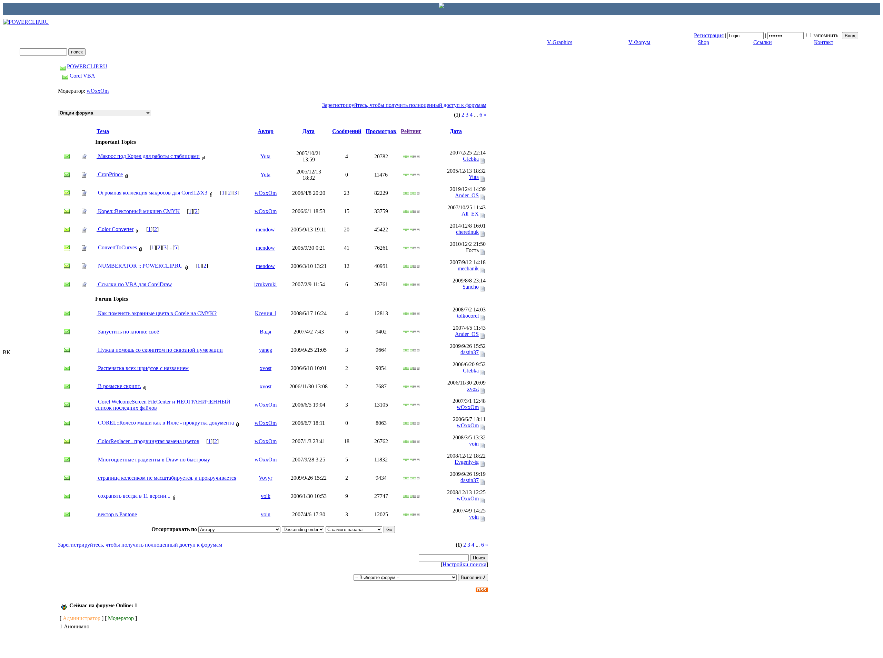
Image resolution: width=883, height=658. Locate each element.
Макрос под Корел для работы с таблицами (148, 156)
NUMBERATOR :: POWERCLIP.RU (140, 266)
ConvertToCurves (117, 247)
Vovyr (265, 478)
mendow (265, 229)
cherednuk (467, 232)
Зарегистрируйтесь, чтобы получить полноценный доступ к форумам (404, 105)
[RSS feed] (482, 588)
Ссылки (762, 42)
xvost (265, 368)
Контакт (823, 42)
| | (768, 35)
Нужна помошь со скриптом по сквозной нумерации (160, 350)
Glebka (471, 159)
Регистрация (709, 35)
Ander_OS (467, 195)
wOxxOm (98, 91)
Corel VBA (82, 76)
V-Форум (639, 42)
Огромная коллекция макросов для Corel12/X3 (152, 193)
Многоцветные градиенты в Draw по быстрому (153, 459)
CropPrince (110, 174)
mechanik (468, 268)
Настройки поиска (464, 564)
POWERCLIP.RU (87, 66)
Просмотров (381, 131)
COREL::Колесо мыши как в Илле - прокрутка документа (165, 423)
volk (265, 496)
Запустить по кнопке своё (128, 332)
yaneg (265, 350)
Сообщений (346, 131)
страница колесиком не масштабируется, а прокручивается (166, 478)
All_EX (470, 214)
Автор (266, 131)
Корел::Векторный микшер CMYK (138, 211)
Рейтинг (411, 131)
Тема (103, 131)
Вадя (265, 332)
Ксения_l (265, 313)
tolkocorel (468, 316)
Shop (703, 42)
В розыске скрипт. (119, 386)
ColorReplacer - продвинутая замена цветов (148, 441)
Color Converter (115, 229)
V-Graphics (559, 42)
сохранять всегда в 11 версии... (133, 496)
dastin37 (469, 352)
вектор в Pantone (117, 514)
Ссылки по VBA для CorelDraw (134, 284)
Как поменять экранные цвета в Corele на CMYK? (157, 313)
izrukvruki (265, 284)
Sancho (471, 287)
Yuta (265, 156)
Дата (308, 131)
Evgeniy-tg (467, 462)
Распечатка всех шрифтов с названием (143, 368)
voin (474, 444)
